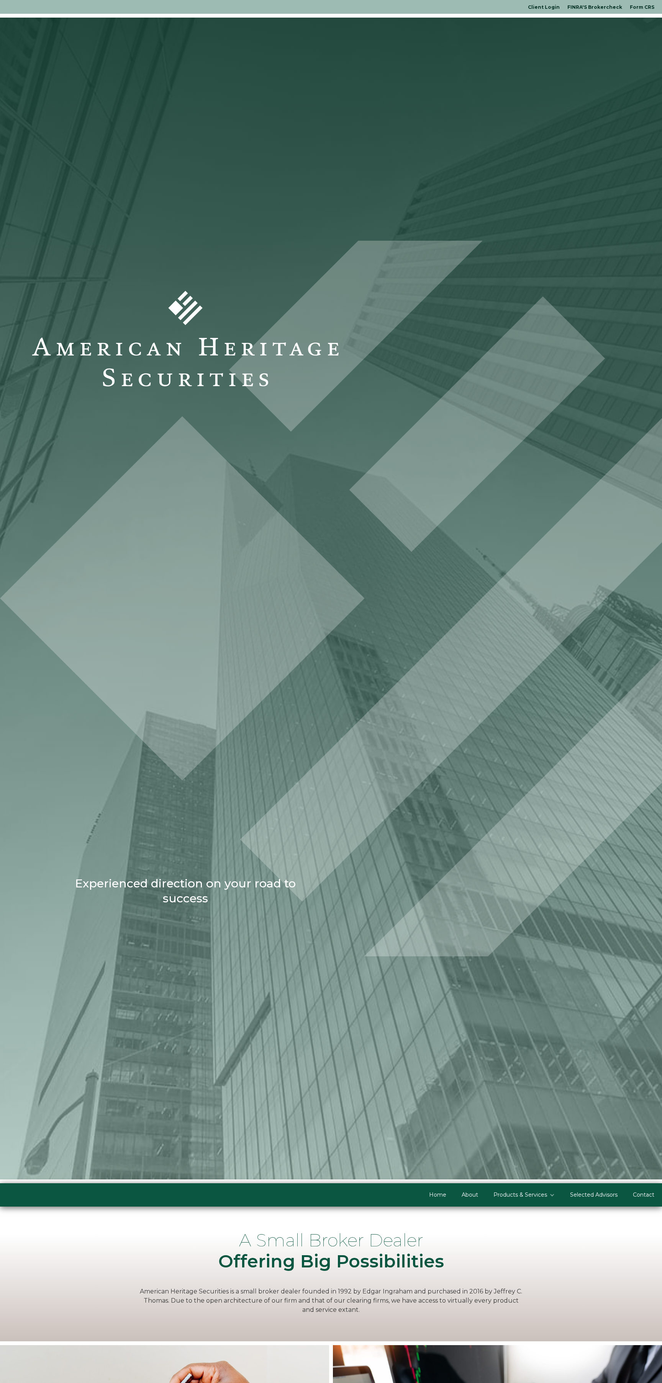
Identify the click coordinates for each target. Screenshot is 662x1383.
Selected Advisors (594, 1194)
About (470, 1194)
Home (437, 1194)
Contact (643, 1194)
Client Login (544, 7)
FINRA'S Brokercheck (594, 7)
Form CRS (642, 7)
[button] (524, 1195)
